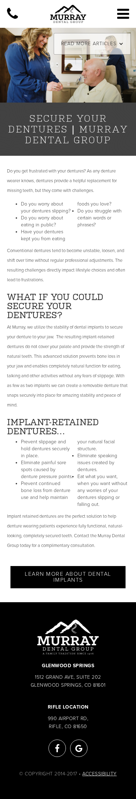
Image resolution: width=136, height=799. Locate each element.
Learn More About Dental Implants (68, 577)
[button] (92, 44)
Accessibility (99, 774)
